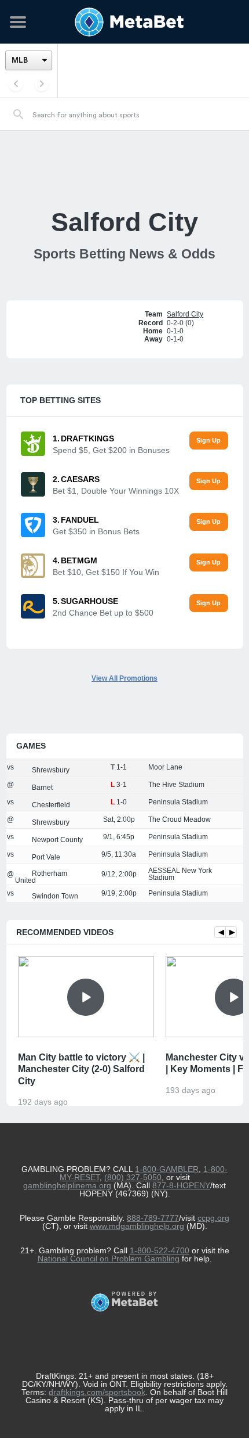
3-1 (121, 785)
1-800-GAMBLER (167, 1169)
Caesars (80, 479)
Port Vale (45, 857)
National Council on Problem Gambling (109, 1258)
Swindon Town (54, 896)
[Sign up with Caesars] (208, 481)
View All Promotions (124, 678)
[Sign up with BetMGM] (208, 562)
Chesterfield (50, 805)
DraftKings (87, 438)
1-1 (121, 767)
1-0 (121, 802)
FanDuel (80, 520)
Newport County (56, 840)
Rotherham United (41, 877)
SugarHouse (89, 601)
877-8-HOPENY (181, 1185)
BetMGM (79, 560)
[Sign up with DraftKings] (208, 441)
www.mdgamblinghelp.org (137, 1226)
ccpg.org (213, 1218)
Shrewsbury (49, 770)
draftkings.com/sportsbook (97, 1392)
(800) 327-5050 (133, 1177)
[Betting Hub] (124, 22)
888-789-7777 (153, 1218)
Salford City (185, 314)
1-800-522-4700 (159, 1250)
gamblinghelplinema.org (67, 1185)
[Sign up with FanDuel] (208, 522)
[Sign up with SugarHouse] (208, 603)
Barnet (41, 787)
